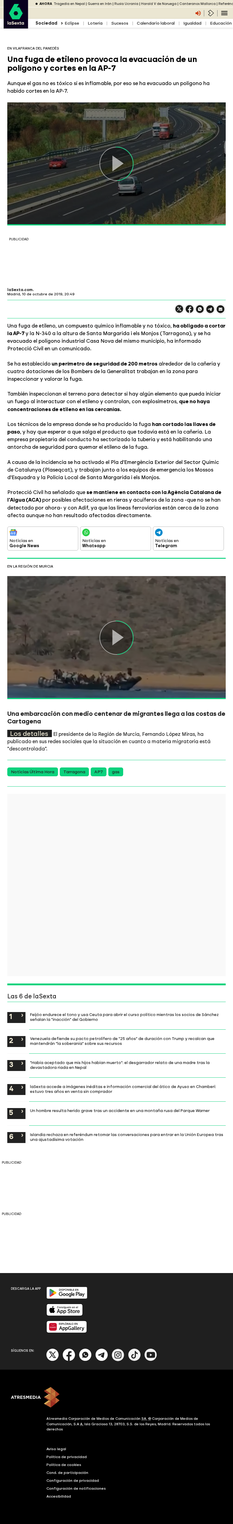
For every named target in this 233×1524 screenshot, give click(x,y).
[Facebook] (68, 1359)
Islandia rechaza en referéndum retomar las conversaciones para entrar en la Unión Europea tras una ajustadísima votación (126, 1137)
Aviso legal (56, 1449)
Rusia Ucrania (126, 4)
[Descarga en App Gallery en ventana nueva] (66, 1331)
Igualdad (192, 23)
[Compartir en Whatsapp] (200, 311)
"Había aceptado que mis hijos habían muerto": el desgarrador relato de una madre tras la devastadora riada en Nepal (120, 1065)
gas (116, 771)
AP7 (98, 771)
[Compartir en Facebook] (189, 311)
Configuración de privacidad (72, 1480)
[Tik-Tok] (134, 1359)
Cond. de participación (67, 1473)
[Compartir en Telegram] (210, 311)
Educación (221, 23)
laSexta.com (20, 290)
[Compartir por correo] (220, 311)
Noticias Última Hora (32, 771)
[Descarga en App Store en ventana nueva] (64, 1314)
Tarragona (74, 771)
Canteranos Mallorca (197, 4)
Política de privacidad (66, 1457)
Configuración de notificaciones (76, 1488)
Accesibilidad (58, 1496)
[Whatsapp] (85, 1359)
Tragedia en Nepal (69, 4)
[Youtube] (150, 1359)
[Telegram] (101, 1359)
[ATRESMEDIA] (116, 1398)
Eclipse (72, 23)
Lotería (95, 23)
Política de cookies (63, 1465)
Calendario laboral (156, 23)
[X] (179, 311)
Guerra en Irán (100, 4)
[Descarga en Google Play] (66, 1297)
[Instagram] (118, 1359)
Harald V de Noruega (159, 4)
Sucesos (119, 23)
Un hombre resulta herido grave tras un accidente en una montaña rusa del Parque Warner (120, 1110)
